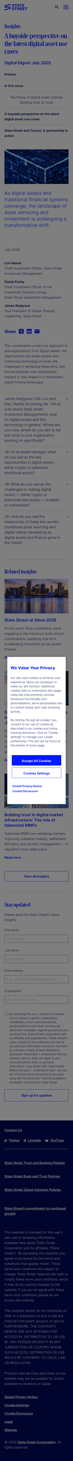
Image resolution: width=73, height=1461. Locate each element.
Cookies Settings (36, 773)
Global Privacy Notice (27, 786)
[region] (36, 730)
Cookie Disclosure (25, 791)
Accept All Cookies (36, 761)
